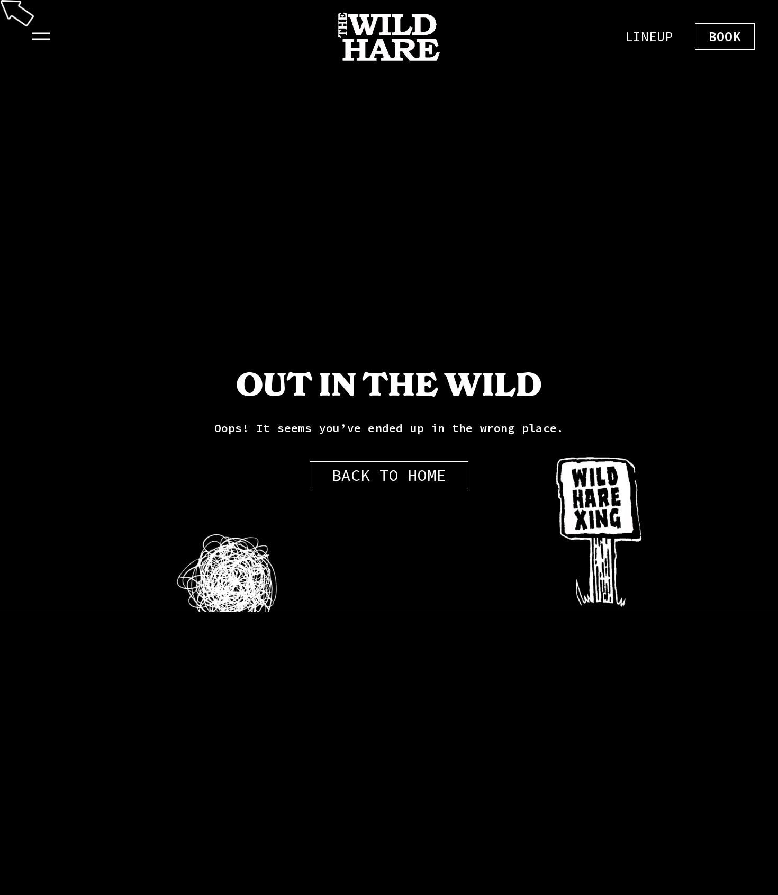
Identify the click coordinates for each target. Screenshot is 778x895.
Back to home (389, 475)
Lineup (649, 36)
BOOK (725, 36)
